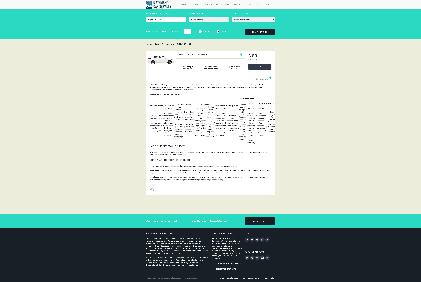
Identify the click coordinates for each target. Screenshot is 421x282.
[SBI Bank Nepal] (257, 257)
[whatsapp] (262, 239)
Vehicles (208, 4)
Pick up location (196, 14)
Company (195, 4)
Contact (269, 4)
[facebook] (247, 239)
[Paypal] (247, 257)
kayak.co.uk (260, 221)
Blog (257, 4)
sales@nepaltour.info (226, 269)
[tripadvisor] (267, 239)
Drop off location (240, 14)
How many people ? (162, 31)
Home (183, 4)
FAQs (243, 278)
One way (224, 31)
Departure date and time (156, 14)
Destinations (222, 4)
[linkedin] (252, 239)
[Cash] (267, 257)
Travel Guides (232, 278)
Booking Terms (254, 278)
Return (206, 31)
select (260, 66)
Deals (248, 4)
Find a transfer (259, 32)
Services (237, 4)
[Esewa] (252, 257)
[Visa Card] (262, 257)
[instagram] (257, 239)
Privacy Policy (269, 278)
